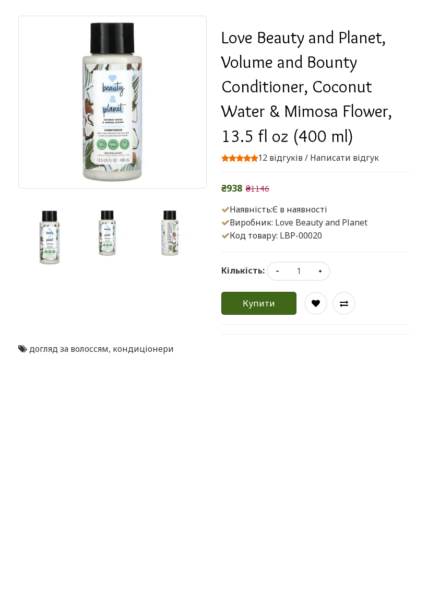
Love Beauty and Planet (321, 222)
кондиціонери (143, 348)
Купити (259, 303)
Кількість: (243, 270)
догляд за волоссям (69, 348)
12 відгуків (280, 157)
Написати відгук (344, 157)
